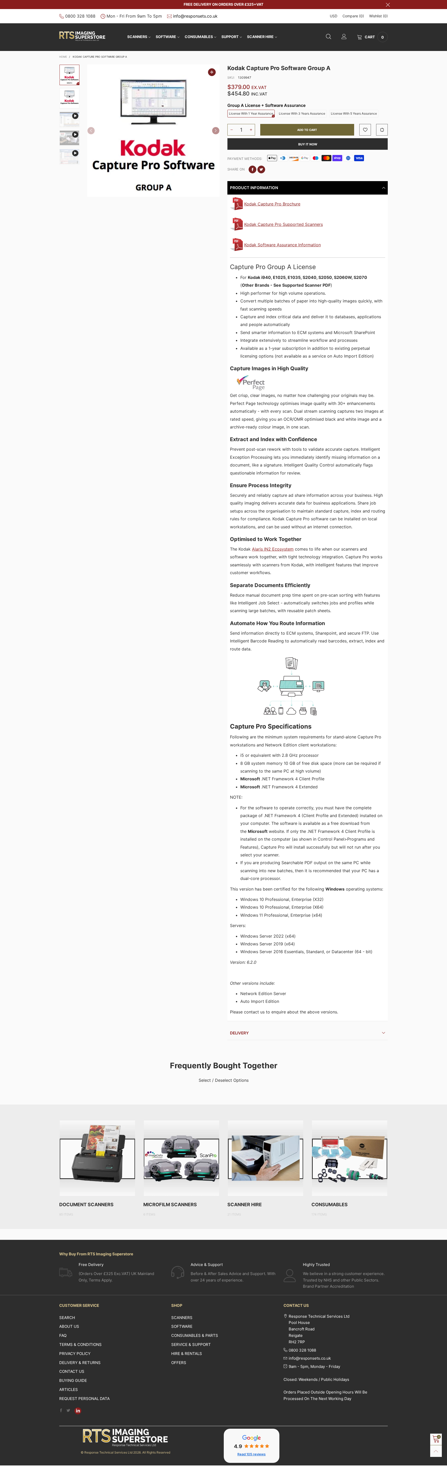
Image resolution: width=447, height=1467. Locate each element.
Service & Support (191, 1344)
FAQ (62, 1335)
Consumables (199, 36)
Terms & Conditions (80, 1344)
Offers (178, 1362)
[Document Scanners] (97, 1158)
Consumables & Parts (194, 1335)
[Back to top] (436, 1451)
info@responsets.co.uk (195, 16)
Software (181, 1326)
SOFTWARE (166, 36)
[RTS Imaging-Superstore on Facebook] (61, 1411)
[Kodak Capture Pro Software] (69, 98)
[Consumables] (349, 1158)
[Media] (212, 72)
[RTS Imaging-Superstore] (82, 36)
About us (69, 1326)
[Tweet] (261, 169)
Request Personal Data (84, 1398)
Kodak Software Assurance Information (282, 244)
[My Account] (344, 37)
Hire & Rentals (186, 1353)
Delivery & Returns (80, 1362)
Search (67, 1317)
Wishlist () (378, 16)
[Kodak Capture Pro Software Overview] (69, 119)
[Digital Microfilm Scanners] (181, 1158)
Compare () (353, 16)
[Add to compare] (382, 130)
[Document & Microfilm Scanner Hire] (265, 1158)
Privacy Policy (75, 1353)
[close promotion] (388, 4)
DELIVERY (239, 1033)
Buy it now (307, 144)
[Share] (252, 169)
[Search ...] (328, 37)
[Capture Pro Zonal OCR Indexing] (69, 157)
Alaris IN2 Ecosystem (273, 549)
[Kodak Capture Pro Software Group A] (153, 130)
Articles (68, 1389)
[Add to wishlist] (365, 130)
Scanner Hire (260, 36)
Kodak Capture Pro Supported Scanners (283, 224)
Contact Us (71, 1371)
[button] (91, 131)
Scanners (137, 36)
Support (230, 36)
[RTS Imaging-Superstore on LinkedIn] (77, 1411)
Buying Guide (73, 1380)
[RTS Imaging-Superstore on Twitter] (68, 1411)
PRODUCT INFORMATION (254, 187)
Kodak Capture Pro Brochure (272, 203)
